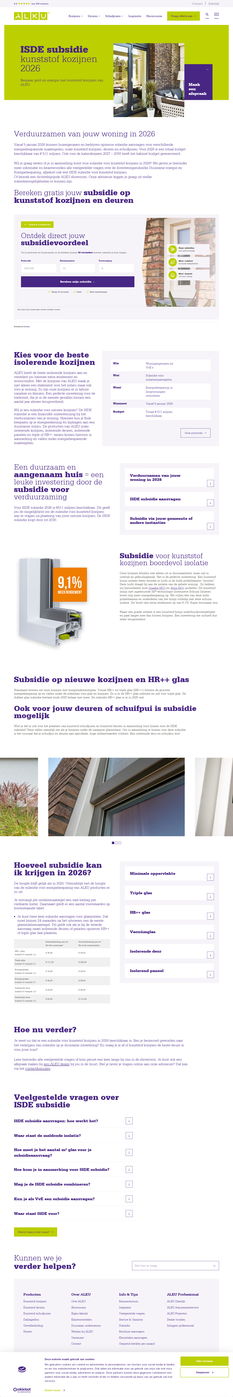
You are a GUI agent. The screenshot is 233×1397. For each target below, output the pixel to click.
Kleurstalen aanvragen (133, 1337)
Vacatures (77, 1337)
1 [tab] (113, 843)
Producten (32, 1294)
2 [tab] (116, 843)
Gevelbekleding (33, 1325)
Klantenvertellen (81, 1319)
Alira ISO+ (177, 588)
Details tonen (53, 1390)
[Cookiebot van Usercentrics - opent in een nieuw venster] (22, 1390)
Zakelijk (213, 3)
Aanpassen (202, 1372)
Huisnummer (67, 260)
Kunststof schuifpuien (37, 1313)
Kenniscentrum (128, 1301)
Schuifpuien (113, 16)
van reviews (39, 3)
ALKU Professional (183, 1294)
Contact (197, 3)
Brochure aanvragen (131, 1331)
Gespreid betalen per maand (137, 1343)
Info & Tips (128, 1294)
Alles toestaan (204, 1361)
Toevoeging (105, 260)
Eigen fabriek (79, 1313)
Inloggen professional (180, 1325)
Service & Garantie (131, 1319)
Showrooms (154, 16)
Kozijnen (74, 16)
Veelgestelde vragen (132, 1313)
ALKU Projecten (177, 1313)
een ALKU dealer (57, 1064)
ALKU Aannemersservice (183, 1307)
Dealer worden (176, 1319)
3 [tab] (120, 843)
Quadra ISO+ (157, 588)
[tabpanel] (116, 797)
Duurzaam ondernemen (86, 1325)
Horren (27, 1331)
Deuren (93, 16)
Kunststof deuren (34, 1307)
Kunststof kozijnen (34, 1301)
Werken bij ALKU (82, 1331)
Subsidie (124, 1325)
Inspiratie (134, 16)
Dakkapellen (31, 1319)
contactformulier (37, 1068)
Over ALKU (81, 1294)
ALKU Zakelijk (176, 1301)
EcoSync (27, 326)
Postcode (26, 260)
